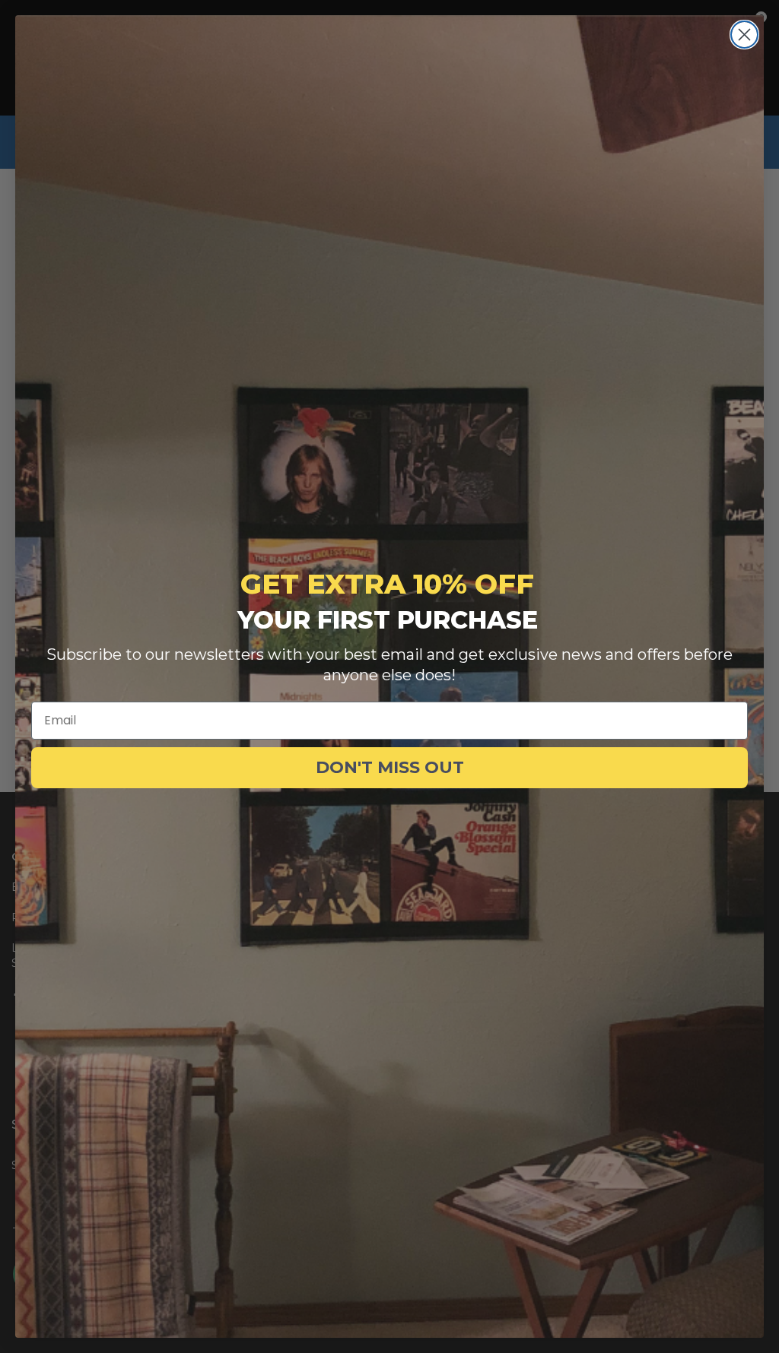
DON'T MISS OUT (390, 767)
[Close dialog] (744, 34)
